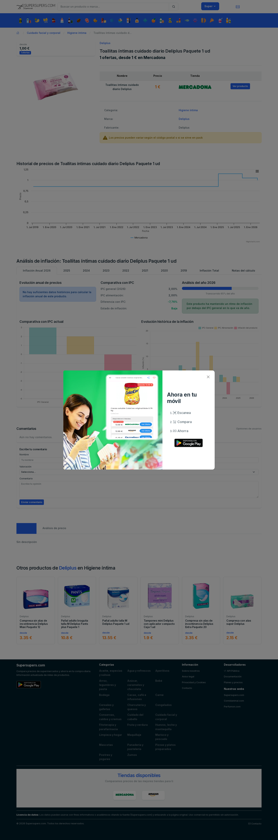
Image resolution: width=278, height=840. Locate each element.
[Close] (208, 377)
